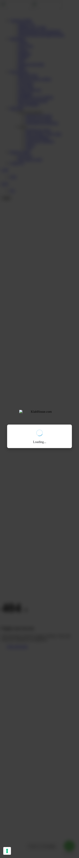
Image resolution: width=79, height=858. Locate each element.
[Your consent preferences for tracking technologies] (7, 851)
